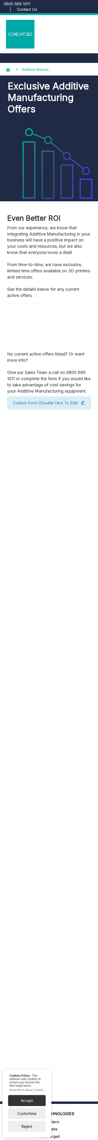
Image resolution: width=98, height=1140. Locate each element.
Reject (26, 1126)
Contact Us (27, 9)
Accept (27, 1100)
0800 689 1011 (17, 3)
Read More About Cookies (27, 1090)
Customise (26, 1113)
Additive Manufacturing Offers (36, 69)
